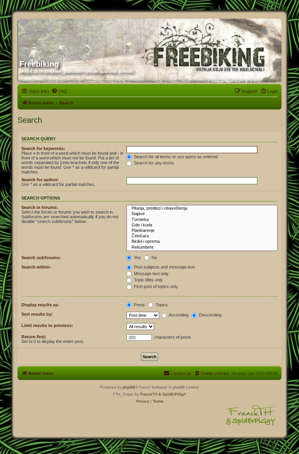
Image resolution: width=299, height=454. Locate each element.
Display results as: (40, 304)
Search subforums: (41, 257)
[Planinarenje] (202, 230)
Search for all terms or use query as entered (175, 156)
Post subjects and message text (164, 267)
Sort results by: (37, 314)
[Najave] (202, 214)
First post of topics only (155, 286)
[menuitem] (59, 91)
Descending (210, 315)
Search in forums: (39, 207)
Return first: (33, 336)
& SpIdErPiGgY (172, 394)
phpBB (129, 387)
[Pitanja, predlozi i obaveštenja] (202, 208)
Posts (139, 304)
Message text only (151, 273)
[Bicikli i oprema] (202, 241)
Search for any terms (153, 163)
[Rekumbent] (202, 247)
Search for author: (40, 179)
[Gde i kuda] (202, 225)
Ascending (178, 315)
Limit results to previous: (47, 325)
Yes (137, 257)
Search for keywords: (43, 148)
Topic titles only (148, 279)
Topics (161, 304)
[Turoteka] (202, 220)
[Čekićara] (202, 236)
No (153, 257)
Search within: (36, 267)
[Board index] (94, 36)
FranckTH (148, 394)
